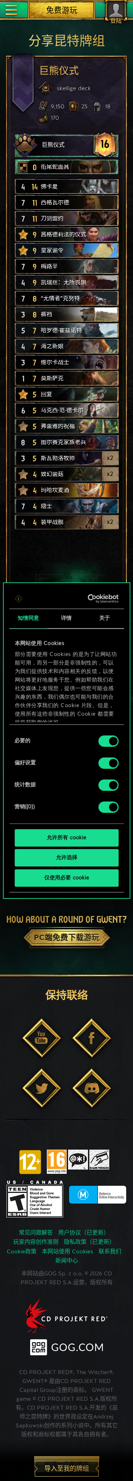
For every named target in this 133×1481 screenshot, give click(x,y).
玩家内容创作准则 (36, 1242)
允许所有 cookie (66, 837)
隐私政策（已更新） (89, 1242)
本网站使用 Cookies (67, 1252)
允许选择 (66, 858)
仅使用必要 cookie (66, 877)
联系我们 (110, 1252)
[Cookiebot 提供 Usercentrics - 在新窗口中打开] (90, 598)
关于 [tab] (104, 618)
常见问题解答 (36, 1233)
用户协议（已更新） (83, 1233)
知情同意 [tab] (28, 618)
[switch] (108, 763)
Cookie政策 (22, 1252)
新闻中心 (66, 1261)
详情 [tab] (66, 618)
